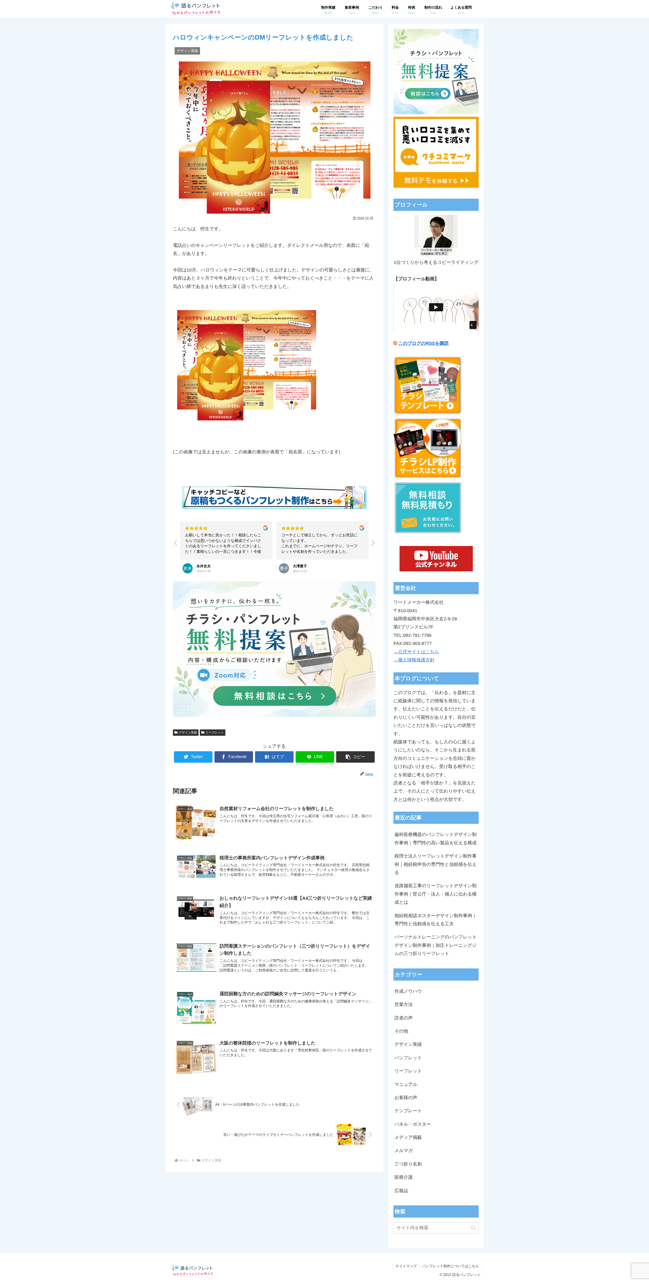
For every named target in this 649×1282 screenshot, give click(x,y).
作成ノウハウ (408, 991)
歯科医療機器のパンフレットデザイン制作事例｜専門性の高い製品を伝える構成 (435, 838)
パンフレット (408, 1057)
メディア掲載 (408, 1137)
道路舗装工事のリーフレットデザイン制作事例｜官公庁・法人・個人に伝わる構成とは (435, 894)
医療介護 (403, 1177)
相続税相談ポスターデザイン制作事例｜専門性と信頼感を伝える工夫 (435, 919)
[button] (372, 544)
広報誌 (401, 1190)
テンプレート (408, 1110)
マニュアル (405, 1084)
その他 (401, 1031)
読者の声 (403, 1017)
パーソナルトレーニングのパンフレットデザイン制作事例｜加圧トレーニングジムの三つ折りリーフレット (435, 945)
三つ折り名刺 (408, 1164)
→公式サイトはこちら (416, 651)
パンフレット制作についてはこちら (450, 1266)
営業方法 (403, 1004)
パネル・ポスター (412, 1124)
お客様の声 (405, 1097)
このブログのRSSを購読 (423, 343)
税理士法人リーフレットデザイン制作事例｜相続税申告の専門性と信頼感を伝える (435, 864)
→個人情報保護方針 (414, 659)
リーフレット (215, 732)
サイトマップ (406, 1266)
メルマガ (403, 1150)
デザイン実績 (188, 732)
